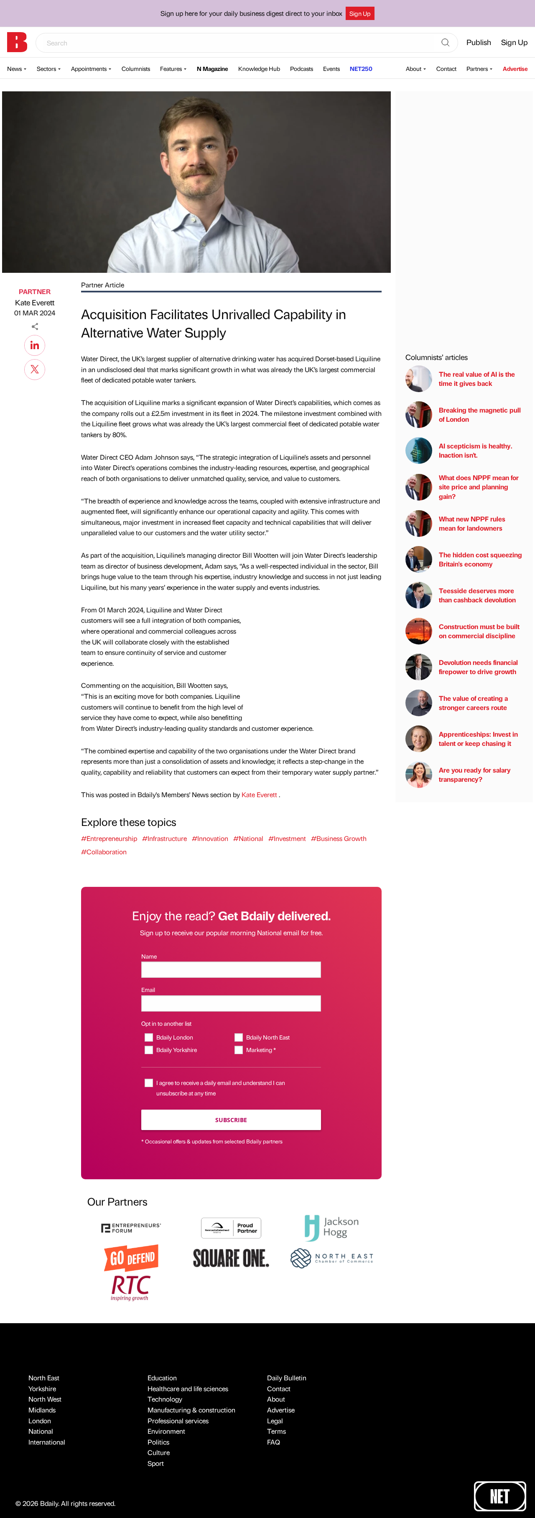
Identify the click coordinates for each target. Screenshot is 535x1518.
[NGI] (231, 1227)
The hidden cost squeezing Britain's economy (480, 559)
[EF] (131, 1227)
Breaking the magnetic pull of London (480, 414)
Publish (478, 42)
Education (162, 1377)
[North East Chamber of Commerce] (331, 1257)
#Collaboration (104, 851)
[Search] (446, 43)
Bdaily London (174, 1037)
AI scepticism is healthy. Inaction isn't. (475, 450)
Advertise (515, 68)
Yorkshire (42, 1388)
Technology (165, 1399)
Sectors (46, 68)
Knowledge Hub (259, 68)
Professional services (178, 1420)
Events (331, 68)
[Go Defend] (131, 1257)
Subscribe (231, 1120)
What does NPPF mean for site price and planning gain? (479, 487)
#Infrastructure (164, 838)
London (39, 1420)
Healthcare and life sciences (188, 1388)
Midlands (42, 1409)
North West (44, 1399)
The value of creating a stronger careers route (473, 703)
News (14, 68)
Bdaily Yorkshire (176, 1049)
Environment (166, 1431)
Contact (446, 68)
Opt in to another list (166, 1023)
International (46, 1441)
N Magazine (212, 68)
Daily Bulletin (286, 1377)
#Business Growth (339, 838)
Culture (159, 1452)
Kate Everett (34, 302)
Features (171, 68)
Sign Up (360, 13)
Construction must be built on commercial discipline (479, 631)
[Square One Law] (231, 1257)
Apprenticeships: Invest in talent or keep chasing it (478, 739)
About (413, 68)
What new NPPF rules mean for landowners (472, 523)
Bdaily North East (267, 1037)
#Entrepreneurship (109, 838)
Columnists (136, 68)
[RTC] (131, 1287)
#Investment (287, 838)
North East (43, 1377)
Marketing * (260, 1049)
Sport (156, 1463)
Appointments (89, 68)
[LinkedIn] (35, 344)
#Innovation (210, 838)
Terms (276, 1431)
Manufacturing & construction (191, 1409)
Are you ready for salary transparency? (475, 774)
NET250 (361, 68)
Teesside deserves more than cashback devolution (477, 595)
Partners (477, 68)
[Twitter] (35, 368)
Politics (158, 1441)
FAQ (273, 1441)
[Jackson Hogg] (331, 1227)
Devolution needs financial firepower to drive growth (478, 667)
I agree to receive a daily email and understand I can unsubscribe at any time (220, 1088)
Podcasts (301, 68)
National (40, 1431)
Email (148, 989)
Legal (275, 1420)
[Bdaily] (17, 42)
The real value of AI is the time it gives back (477, 379)
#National (248, 838)
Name (149, 956)
